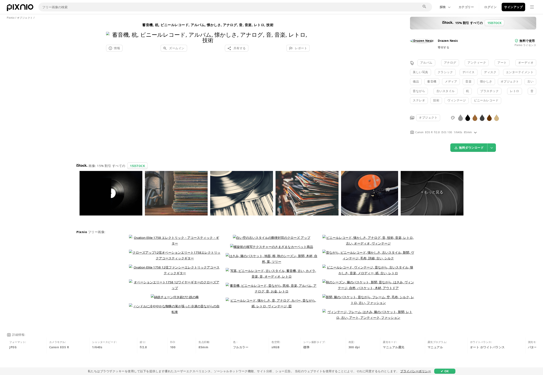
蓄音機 (432, 81)
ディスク (490, 72)
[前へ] (111, 32)
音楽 (468, 81)
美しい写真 (420, 72)
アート (502, 62)
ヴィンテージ (456, 100)
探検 (443, 7)
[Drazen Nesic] (422, 41)
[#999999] (460, 117)
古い (530, 81)
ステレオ (419, 100)
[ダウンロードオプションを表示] (491, 147)
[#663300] (489, 117)
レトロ (514, 91)
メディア (451, 81)
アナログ (450, 62)
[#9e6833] (475, 117)
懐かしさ (486, 81)
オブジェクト (510, 81)
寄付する (443, 47)
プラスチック (489, 91)
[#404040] (482, 117)
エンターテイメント (520, 72)
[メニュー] (532, 7)
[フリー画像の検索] (424, 7)
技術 (436, 100)
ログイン (490, 7)
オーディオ (526, 62)
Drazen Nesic (448, 41)
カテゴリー (466, 7)
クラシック (445, 72)
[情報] (475, 132)
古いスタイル (445, 91)
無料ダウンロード (471, 148)
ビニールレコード (486, 100)
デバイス (468, 72)
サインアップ (513, 7)
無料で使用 (527, 41)
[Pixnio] (20, 8)
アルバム (426, 62)
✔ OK (445, 371)
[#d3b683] (496, 117)
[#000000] (467, 117)
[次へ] (305, 32)
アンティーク (476, 62)
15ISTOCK (137, 166)
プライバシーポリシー (415, 371)
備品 (416, 81)
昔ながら (419, 91)
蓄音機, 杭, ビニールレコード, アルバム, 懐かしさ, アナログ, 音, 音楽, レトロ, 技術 (207, 24)
